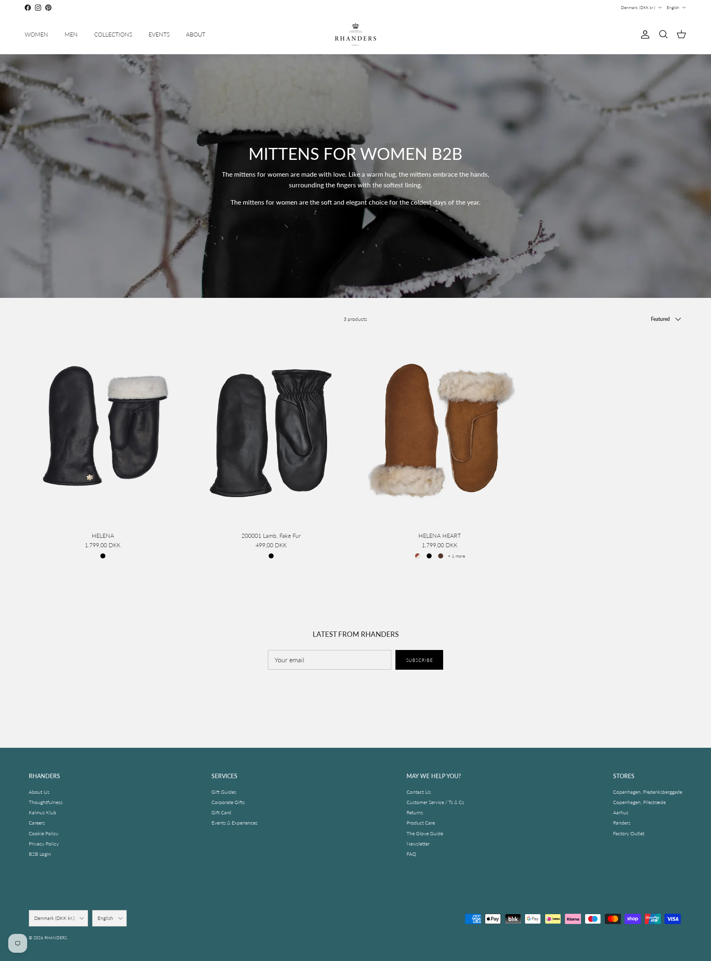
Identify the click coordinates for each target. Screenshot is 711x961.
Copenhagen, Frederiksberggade (647, 792)
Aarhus (620, 812)
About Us (39, 792)
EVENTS (159, 34)
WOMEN (36, 34)
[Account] (643, 34)
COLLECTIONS (113, 34)
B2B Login (40, 854)
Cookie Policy (43, 833)
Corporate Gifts (228, 802)
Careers (37, 823)
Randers (621, 823)
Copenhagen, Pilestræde (639, 802)
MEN (71, 34)
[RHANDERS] (355, 34)
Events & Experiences (234, 823)
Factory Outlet (628, 833)
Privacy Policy (44, 844)
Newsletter (418, 844)
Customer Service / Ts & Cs (435, 802)
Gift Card (221, 812)
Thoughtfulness (46, 802)
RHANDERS (55, 937)
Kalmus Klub (42, 812)
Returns (415, 812)
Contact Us (419, 792)
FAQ (411, 854)
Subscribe (419, 660)
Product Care (421, 823)
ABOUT (195, 34)
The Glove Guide (425, 833)
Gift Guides (223, 792)
